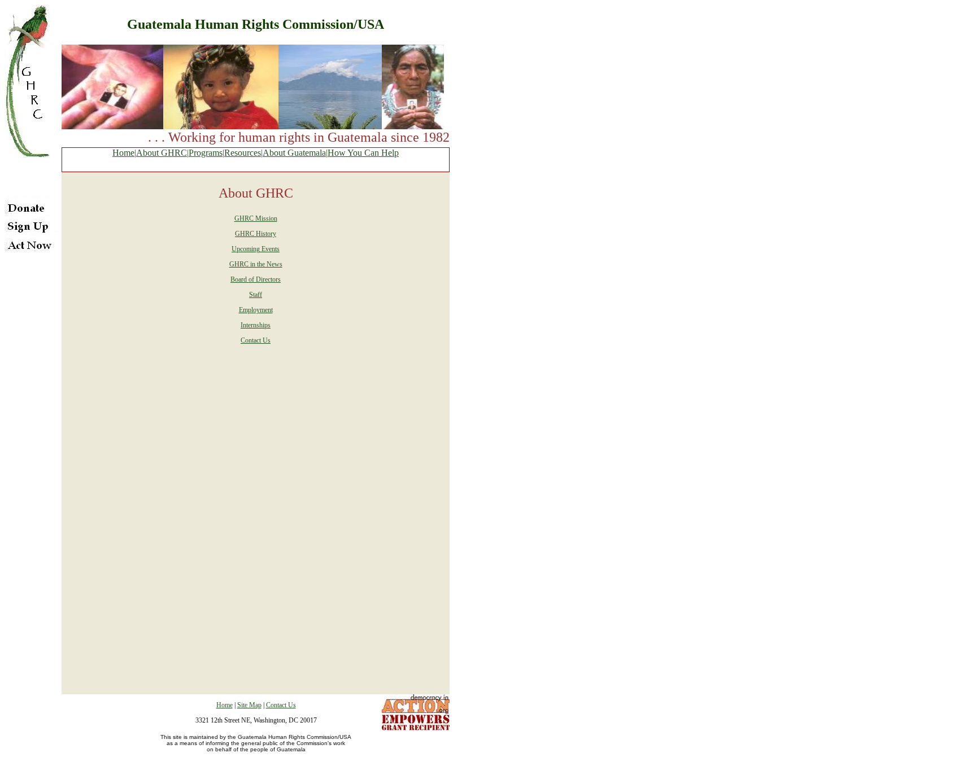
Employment (256, 310)
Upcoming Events (256, 249)
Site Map (249, 705)
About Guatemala (294, 152)
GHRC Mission (255, 218)
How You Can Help (363, 152)
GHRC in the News (255, 264)
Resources (242, 152)
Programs (206, 152)
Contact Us (256, 340)
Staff (255, 295)
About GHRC (161, 152)
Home (123, 152)
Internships (256, 325)
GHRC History (255, 234)
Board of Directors (255, 279)
